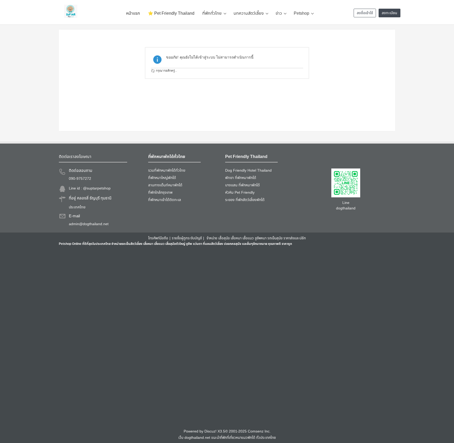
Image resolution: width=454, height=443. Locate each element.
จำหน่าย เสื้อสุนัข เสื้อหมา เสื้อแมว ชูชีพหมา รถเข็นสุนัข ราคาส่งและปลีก (256, 238)
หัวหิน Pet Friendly (240, 192)
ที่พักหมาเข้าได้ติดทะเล (164, 200)
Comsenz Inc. (259, 431)
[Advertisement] (216, 337)
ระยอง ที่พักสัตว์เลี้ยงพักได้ (245, 200)
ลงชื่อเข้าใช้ (365, 13)
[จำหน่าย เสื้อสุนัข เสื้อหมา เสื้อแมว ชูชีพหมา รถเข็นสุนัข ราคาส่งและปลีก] (70, 11)
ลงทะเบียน (389, 13)
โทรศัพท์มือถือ (158, 238)
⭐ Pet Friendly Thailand (171, 13)
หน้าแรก (133, 13)
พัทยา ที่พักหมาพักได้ (240, 178)
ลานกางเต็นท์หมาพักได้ (165, 185)
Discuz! (210, 431)
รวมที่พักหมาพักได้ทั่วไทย (166, 170)
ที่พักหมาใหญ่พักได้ (162, 178)
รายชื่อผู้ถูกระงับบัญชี (187, 238)
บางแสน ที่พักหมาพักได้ (242, 185)
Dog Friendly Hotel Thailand (248, 170)
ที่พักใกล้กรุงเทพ (160, 192)
